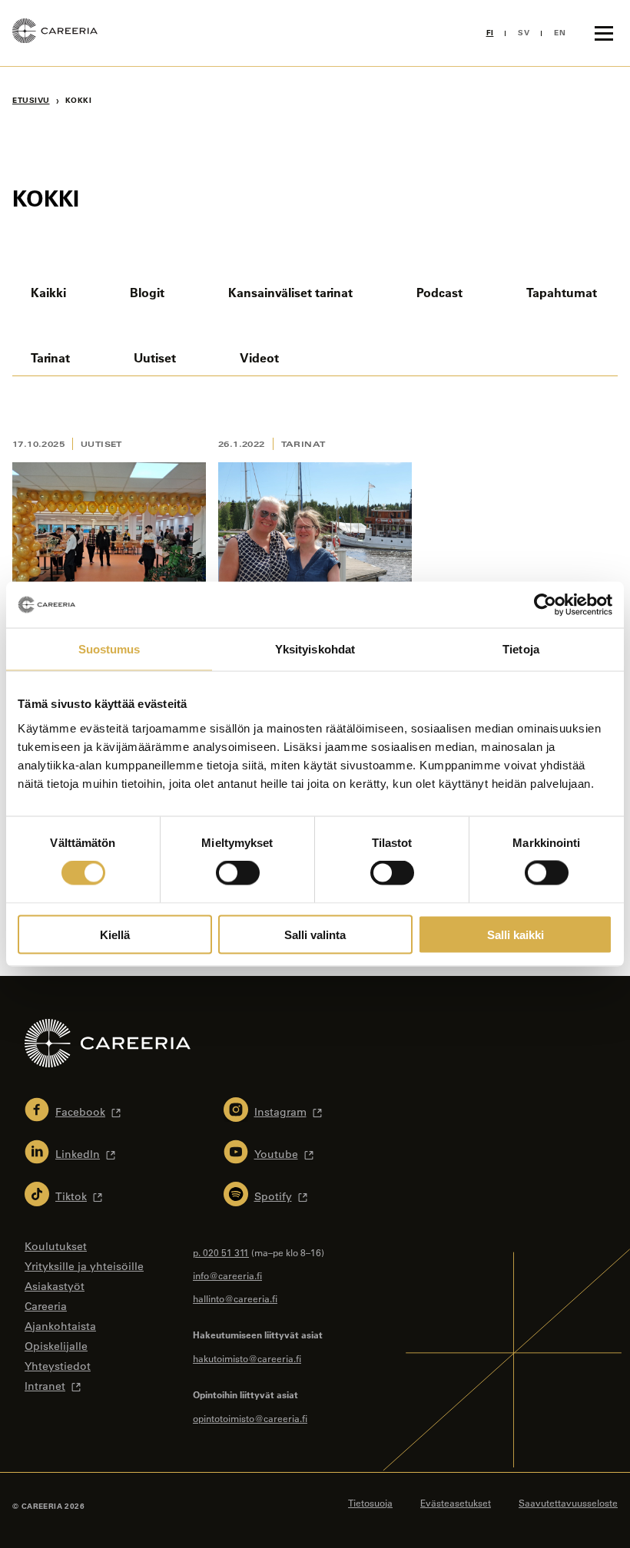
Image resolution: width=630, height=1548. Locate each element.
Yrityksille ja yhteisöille (84, 1266)
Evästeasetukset (455, 1503)
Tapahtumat (561, 292)
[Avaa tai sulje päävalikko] (604, 33)
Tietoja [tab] (520, 649)
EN (559, 33)
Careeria (46, 1306)
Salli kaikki (515, 934)
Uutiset (155, 357)
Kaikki (48, 292)
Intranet (45, 1386)
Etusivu (31, 100)
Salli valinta (315, 934)
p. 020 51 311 (221, 1252)
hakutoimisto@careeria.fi (247, 1358)
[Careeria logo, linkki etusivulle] (55, 33)
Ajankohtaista (60, 1326)
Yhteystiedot (58, 1366)
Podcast (439, 292)
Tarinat (50, 357)
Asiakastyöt (55, 1286)
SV (523, 33)
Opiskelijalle (56, 1346)
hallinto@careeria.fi (235, 1298)
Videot (259, 357)
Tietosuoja (370, 1503)
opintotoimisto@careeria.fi (250, 1418)
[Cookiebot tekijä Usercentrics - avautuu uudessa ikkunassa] (545, 605)
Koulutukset (56, 1246)
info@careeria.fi (227, 1275)
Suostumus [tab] (109, 649)
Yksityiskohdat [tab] (315, 649)
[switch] (238, 873)
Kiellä (115, 934)
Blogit (147, 292)
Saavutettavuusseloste (568, 1503)
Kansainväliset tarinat (290, 292)
